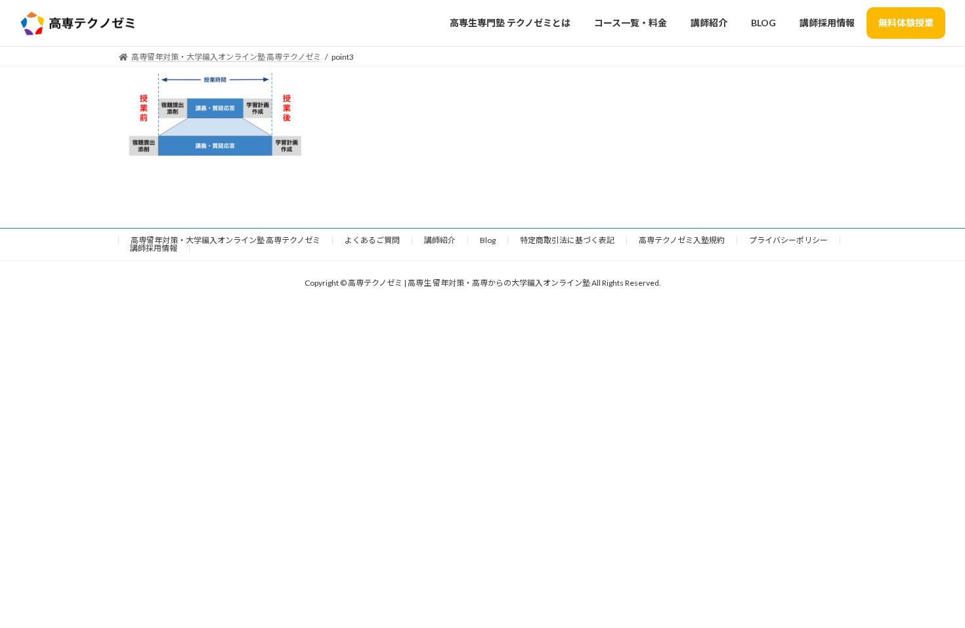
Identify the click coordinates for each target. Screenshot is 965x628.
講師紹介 (440, 240)
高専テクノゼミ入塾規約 (682, 240)
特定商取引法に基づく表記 (567, 240)
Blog (488, 240)
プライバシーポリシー (788, 240)
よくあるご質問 (372, 240)
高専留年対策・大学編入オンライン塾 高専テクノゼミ (225, 240)
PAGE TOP (930, 596)
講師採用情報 (153, 248)
